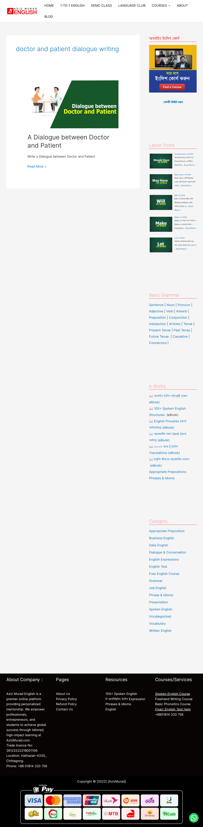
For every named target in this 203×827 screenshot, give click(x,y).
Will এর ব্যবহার (179, 195)
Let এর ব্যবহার (179, 238)
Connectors (158, 343)
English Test (158, 566)
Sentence (156, 305)
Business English (161, 538)
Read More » (36, 166)
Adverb (181, 311)
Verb (169, 311)
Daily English (158, 545)
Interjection (157, 324)
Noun (171, 305)
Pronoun (184, 305)
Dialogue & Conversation (167, 552)
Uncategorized (160, 616)
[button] (194, 818)
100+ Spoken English (121, 694)
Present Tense (160, 330)
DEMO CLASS (101, 5)
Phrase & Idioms (161, 595)
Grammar (156, 581)
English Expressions (164, 559)
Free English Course (164, 574)
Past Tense (182, 330)
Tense (188, 324)
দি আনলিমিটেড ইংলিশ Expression (125, 699)
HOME (49, 5)
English (110, 709)
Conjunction (178, 317)
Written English (160, 631)
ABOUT (182, 5)
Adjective (156, 311)
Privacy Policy (66, 699)
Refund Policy (66, 704)
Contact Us (64, 709)
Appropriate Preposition (167, 531)
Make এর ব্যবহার (180, 217)
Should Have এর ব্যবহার (183, 154)
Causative (180, 336)
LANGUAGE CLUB (131, 5)
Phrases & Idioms (162, 478)
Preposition (158, 317)
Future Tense (159, 336)
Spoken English (160, 609)
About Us (63, 694)
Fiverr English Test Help (173, 709)
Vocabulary (157, 623)
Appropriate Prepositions (167, 472)
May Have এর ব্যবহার (182, 174)
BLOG (48, 17)
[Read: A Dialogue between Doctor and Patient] (72, 104)
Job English (157, 588)
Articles (174, 324)
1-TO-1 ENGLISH (72, 5)
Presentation (158, 602)
